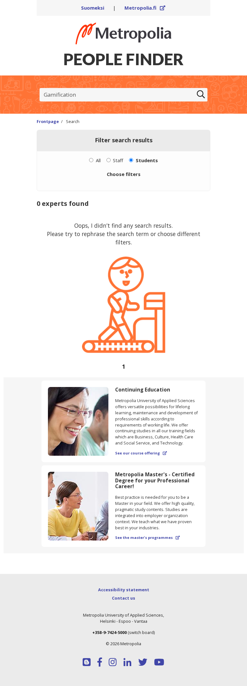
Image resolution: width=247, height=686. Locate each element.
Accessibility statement (123, 590)
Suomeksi (92, 7)
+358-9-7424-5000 (109, 632)
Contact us (123, 598)
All (98, 160)
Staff (118, 160)
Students (147, 160)
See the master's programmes (147, 537)
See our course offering (141, 453)
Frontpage (48, 121)
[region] (123, 294)
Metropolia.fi (145, 7)
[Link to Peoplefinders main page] (123, 33)
